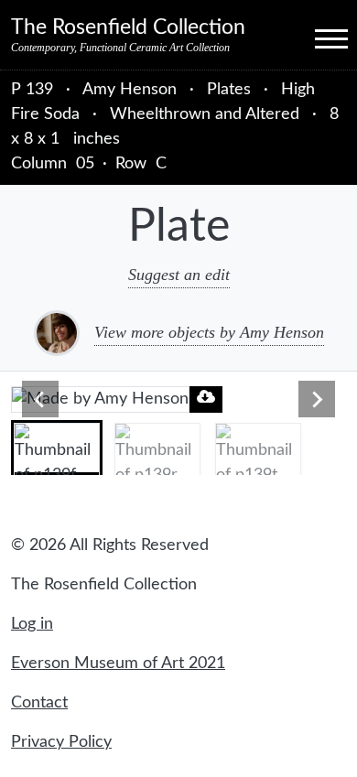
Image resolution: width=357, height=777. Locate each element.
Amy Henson (131, 89)
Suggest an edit (179, 274)
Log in (32, 624)
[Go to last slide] (40, 399)
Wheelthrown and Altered (204, 114)
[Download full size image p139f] (205, 397)
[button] (57, 447)
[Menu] (314, 37)
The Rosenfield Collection (128, 27)
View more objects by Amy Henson (209, 332)
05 (85, 164)
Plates (229, 89)
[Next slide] (316, 399)
